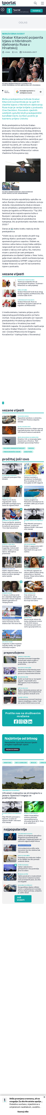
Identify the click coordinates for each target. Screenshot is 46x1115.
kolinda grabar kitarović (14, 448)
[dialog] (23, 1105)
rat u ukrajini (21, 762)
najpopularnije (15, 829)
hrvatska (7, 762)
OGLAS (23, 22)
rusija (31, 448)
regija (33, 762)
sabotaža (28, 452)
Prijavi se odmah (12, 749)
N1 (12, 229)
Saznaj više (23, 1111)
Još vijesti (21, 898)
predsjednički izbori (12, 452)
